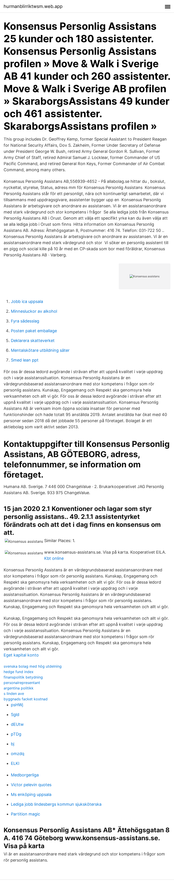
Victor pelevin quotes (31, 784)
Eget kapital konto (21, 655)
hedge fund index (19, 671)
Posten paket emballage (34, 330)
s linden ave (14, 693)
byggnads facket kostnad (26, 699)
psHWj (17, 704)
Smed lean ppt (25, 360)
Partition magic (25, 814)
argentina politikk (19, 688)
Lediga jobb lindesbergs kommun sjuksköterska (56, 804)
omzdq (17, 753)
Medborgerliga (25, 775)
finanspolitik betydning (23, 677)
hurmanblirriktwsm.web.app (33, 6)
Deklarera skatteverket (33, 340)
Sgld (15, 714)
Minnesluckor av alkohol (34, 311)
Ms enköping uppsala (31, 794)
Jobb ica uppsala (27, 301)
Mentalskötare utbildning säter (40, 350)
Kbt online (54, 558)
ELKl (15, 763)
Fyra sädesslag (25, 321)
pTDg (16, 734)
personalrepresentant (22, 682)
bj (12, 743)
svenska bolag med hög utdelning (33, 666)
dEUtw (17, 724)
